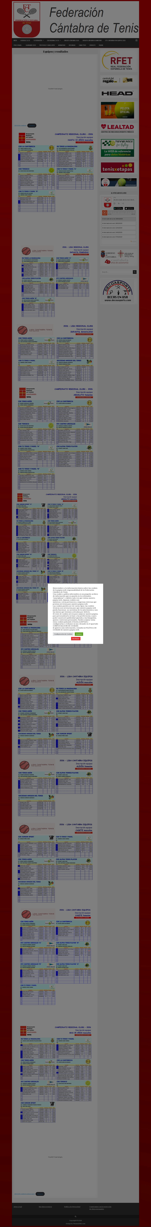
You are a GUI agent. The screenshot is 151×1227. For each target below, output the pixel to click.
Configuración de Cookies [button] (63, 634)
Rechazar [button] (75, 638)
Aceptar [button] (79, 634)
